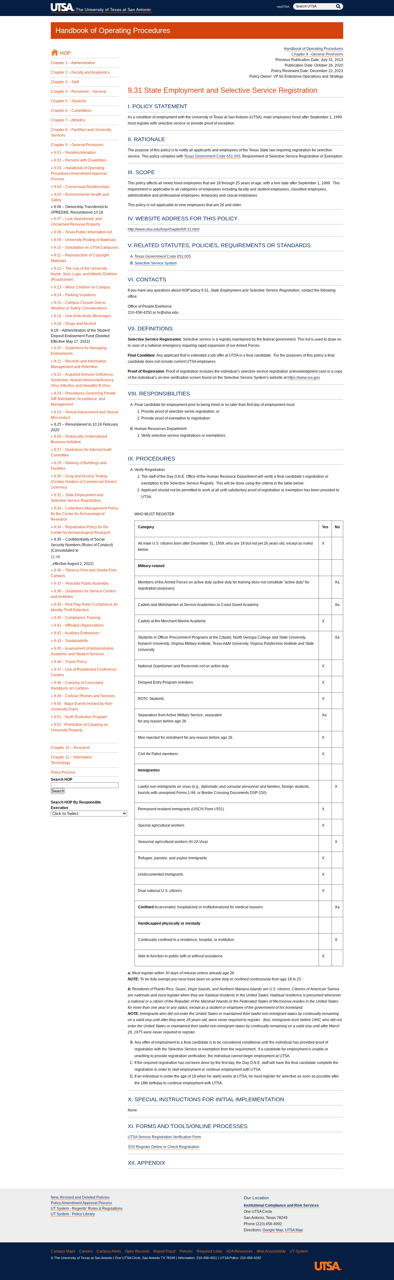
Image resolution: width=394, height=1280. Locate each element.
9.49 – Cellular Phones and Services (83, 696)
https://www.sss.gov (303, 377)
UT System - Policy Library (73, 1214)
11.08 (55, 557)
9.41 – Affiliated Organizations (77, 625)
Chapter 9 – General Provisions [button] (77, 145)
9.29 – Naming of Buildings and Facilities (79, 466)
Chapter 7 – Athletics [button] (68, 120)
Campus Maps (63, 1251)
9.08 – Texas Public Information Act (81, 232)
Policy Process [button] (63, 772)
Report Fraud (164, 1251)
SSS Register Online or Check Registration (163, 1147)
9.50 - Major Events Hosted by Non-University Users (82, 706)
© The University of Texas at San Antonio (81, 1258)
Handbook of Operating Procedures (112, 30)
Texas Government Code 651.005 (212, 156)
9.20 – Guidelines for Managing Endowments (79, 351)
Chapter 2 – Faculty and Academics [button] (80, 72)
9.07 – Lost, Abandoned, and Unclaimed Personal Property (76, 222)
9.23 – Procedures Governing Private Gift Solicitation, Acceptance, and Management (83, 399)
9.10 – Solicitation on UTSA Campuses (85, 247)
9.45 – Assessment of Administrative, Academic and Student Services (83, 651)
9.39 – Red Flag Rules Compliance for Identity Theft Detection (84, 607)
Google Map (273, 1230)
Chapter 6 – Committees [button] (71, 110)
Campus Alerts (109, 1251)
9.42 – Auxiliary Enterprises (75, 633)
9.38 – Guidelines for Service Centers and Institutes (83, 594)
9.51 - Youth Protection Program (79, 717)
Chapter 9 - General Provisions (317, 54)
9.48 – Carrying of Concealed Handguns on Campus (77, 685)
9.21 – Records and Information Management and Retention (79, 364)
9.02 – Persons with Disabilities (78, 160)
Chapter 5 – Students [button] (68, 101)
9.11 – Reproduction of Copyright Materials (80, 258)
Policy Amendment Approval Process (81, 1203)
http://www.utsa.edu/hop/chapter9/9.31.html (163, 229)
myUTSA (283, 6)
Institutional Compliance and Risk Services (281, 1205)
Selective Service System (156, 263)
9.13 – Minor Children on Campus (81, 287)
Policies (186, 1251)
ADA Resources (239, 1251)
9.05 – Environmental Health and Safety (80, 197)
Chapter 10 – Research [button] (70, 748)
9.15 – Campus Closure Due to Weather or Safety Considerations (79, 305)
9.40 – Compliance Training (75, 617)
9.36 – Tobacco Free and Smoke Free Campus (84, 573)
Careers (86, 1251)
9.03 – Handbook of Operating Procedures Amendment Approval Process (79, 173)
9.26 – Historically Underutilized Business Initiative (79, 439)
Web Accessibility (271, 1251)
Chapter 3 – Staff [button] (65, 82)
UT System (299, 1251)
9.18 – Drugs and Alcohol (73, 323)
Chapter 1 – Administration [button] (73, 63)
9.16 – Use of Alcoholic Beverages (81, 316)
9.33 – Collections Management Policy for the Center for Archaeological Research (84, 513)
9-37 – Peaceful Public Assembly (80, 583)
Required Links (209, 1251)
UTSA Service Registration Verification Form (164, 1137)
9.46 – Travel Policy (69, 662)
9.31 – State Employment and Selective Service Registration (77, 498)
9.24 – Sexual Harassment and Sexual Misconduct (84, 415)
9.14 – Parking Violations (73, 295)
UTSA (327, 1266)
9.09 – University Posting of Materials (83, 240)
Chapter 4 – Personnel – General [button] (78, 91)
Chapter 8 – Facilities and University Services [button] (81, 132)
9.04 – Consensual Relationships (80, 187)
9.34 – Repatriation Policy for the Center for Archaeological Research (81, 530)
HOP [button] (65, 53)
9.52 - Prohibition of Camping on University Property (79, 727)
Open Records (137, 1251)
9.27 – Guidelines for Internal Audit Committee (81, 452)
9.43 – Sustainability (69, 641)
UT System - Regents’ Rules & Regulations (87, 1208)
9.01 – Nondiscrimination (73, 152)
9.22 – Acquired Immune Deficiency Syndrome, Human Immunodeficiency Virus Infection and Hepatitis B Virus (82, 380)
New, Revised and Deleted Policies (80, 1197)
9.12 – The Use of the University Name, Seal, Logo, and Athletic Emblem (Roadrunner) (84, 274)
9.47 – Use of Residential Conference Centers (84, 672)
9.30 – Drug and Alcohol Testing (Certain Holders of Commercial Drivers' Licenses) (84, 481)
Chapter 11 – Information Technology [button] (71, 760)
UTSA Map (294, 1230)
